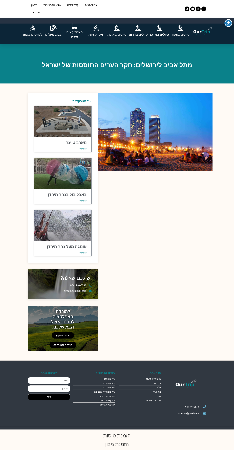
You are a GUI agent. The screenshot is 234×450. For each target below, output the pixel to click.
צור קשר (36, 12)
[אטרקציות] (96, 28)
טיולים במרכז (159, 35)
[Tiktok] (187, 9)
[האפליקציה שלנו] (74, 26)
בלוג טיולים (53, 35)
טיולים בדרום (138, 35)
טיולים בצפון (181, 35)
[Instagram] (198, 9)
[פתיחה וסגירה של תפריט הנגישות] (228, 23)
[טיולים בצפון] (180, 28)
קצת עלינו (72, 5)
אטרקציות (96, 35)
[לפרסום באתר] (32, 28)
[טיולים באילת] (117, 28)
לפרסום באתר (32, 35)
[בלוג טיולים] (53, 28)
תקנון (34, 5)
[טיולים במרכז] (159, 28)
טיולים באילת (117, 35)
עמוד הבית (91, 5)
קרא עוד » (83, 149)
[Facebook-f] (203, 9)
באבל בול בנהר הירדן (67, 194)
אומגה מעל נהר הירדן (67, 246)
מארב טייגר (76, 142)
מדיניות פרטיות (52, 5)
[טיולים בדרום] (138, 28)
